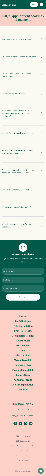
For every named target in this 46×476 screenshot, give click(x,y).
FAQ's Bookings (23, 321)
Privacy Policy (23, 461)
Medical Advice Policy (23, 451)
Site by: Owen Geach (23, 471)
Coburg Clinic (23, 375)
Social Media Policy (23, 456)
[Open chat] (41, 471)
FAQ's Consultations (23, 326)
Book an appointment (23, 385)
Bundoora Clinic (23, 365)
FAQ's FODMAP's (23, 331)
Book (34, 5)
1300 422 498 (23, 409)
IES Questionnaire (23, 436)
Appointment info (23, 380)
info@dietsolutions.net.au (23, 415)
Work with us (23, 346)
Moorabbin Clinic (23, 360)
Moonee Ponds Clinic (23, 370)
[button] (41, 4)
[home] (9, 4)
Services (23, 316)
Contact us (23, 390)
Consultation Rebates (23, 336)
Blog (23, 351)
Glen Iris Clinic (23, 355)
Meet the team (23, 341)
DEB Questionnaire (23, 441)
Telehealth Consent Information (23, 446)
